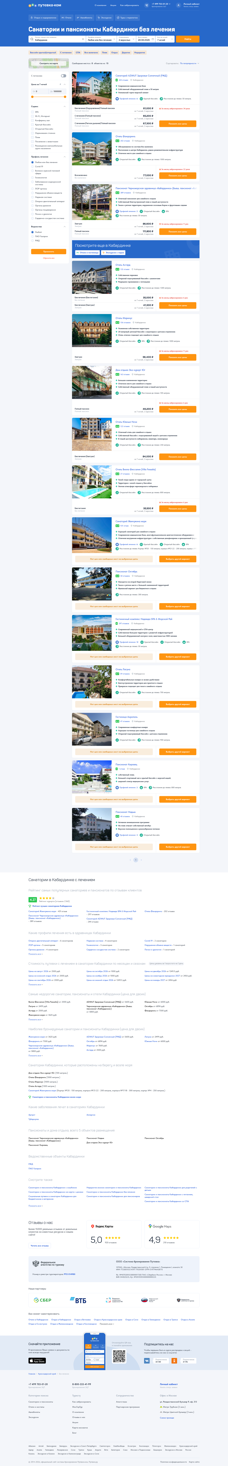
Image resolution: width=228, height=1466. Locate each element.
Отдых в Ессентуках (37, 1324)
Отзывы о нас (78, 1417)
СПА (78, 52)
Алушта (98, 1450)
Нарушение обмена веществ (158, 945)
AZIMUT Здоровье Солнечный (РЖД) (104, 1036)
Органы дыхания (36, 949)
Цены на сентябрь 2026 (39, 980)
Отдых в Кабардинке (61, 1319)
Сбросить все (48, 258)
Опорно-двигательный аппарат (43, 940)
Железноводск (170, 1446)
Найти (187, 39)
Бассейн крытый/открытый (43, 52)
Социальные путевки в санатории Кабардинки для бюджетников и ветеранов (52, 1197)
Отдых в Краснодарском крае (108, 1319)
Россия (188, 1450)
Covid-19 (149, 940)
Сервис (34, 106)
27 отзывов (125, 474)
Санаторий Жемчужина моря (131, 521)
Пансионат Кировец (126, 764)
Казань (31, 1454)
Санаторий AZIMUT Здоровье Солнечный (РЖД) (141, 75)
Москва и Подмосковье (140, 1450)
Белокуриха (51, 1446)
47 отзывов (125, 721)
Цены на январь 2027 (155, 980)
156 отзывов (125, 322)
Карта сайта (194, 1462)
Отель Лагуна (123, 669)
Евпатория (115, 1450)
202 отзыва (125, 141)
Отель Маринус (124, 318)
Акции (113, 5)
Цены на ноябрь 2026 (97, 975)
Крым (89, 1450)
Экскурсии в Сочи (91, 1454)
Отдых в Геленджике (150, 1319)
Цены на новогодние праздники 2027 (162, 975)
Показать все (34, 954)
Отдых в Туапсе (170, 1319)
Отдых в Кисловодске (86, 1324)
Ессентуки (132, 1446)
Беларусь (63, 1446)
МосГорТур (77, 1407)
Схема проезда (167, 1417)
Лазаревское (62, 1450)
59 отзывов (125, 674)
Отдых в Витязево (82, 1319)
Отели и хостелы (36, 1407)
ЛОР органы (34, 945)
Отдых (114, 52)
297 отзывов (124, 623)
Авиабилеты (34, 1412)
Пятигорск (156, 1446)
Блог (74, 1433)
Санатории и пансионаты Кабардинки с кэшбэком (52, 1187)
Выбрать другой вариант (178, 559)
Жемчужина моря (36, 1036)
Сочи (73, 1450)
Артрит (31, 1115)
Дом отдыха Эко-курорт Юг (130, 370)
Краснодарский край (188, 1446)
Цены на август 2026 (38, 971)
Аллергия (91, 1115)
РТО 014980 (69, 1274)
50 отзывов (125, 576)
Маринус (91, 1045)
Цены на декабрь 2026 (155, 971)
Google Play (55, 1359)
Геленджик (49, 1450)
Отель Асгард (123, 264)
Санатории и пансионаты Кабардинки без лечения (111, 1192)
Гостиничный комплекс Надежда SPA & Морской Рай (144, 619)
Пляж (104, 52)
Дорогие (126, 52)
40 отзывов (125, 816)
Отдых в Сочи (131, 1319)
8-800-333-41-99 (81, 1384)
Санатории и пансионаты (40, 1401)
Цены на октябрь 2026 (97, 971)
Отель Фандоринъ (125, 136)
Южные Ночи (151, 1041)
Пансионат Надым (126, 812)
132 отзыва (124, 269)
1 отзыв (122, 769)
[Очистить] (83, 39)
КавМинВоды (119, 1446)
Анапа (39, 1450)
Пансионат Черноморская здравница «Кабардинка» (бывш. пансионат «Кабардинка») (162, 188)
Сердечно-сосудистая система (101, 949)
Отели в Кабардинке (38, 1319)
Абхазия (31, 1446)
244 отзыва (123, 80)
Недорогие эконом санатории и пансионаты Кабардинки (114, 1187)
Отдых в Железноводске (61, 1324)
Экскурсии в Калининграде (69, 1454)
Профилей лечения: (129, 99)
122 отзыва (125, 426)
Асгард (90, 1050)
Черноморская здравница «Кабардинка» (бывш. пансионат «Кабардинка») (51, 1046)
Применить (48, 251)
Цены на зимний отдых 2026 (100, 980)
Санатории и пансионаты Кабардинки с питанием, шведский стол (169, 1195)
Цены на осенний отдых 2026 (42, 975)
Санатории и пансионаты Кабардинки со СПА (167, 1201)
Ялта (106, 1450)
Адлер (31, 1450)
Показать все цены (178, 123)
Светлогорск (105, 1446)
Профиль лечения (39, 156)
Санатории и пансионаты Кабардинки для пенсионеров (113, 1196)
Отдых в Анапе (188, 1319)
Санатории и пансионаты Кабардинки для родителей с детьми (171, 1188)
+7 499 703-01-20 (38, 1384)
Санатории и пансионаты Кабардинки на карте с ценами (55, 1192)
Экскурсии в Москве (173, 1450)
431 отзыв (124, 526)
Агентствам (121, 1401)
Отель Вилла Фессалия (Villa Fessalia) (136, 469)
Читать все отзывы (40, 1245)
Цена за (46, 84)
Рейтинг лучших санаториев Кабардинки (52, 906)
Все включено (91, 52)
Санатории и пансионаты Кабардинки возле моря (56, 1097)
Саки (125, 1450)
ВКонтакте (149, 1359)
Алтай (41, 1446)
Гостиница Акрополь (126, 717)
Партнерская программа (128, 1407)
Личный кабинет (169, 1384)
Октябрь (91, 1041)
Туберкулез (33, 1119)
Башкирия (157, 1450)
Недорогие (139, 52)
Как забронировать (129, 5)
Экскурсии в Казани (46, 1454)
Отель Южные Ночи (126, 421)
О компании (100, 5)
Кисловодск (144, 1446)
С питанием (66, 52)
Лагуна (148, 1036)
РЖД (30, 1164)
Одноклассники (179, 1359)
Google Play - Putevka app (118, 1352)
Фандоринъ (34, 1041)
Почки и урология (153, 949)
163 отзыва (125, 374)
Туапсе (81, 1450)
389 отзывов (125, 193)
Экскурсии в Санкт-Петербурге (83, 1446)
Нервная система (95, 940)
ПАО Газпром (34, 1168)
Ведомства (36, 226)
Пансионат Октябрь (126, 571)
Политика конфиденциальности (173, 1462)
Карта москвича (80, 1427)
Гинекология (92, 945)
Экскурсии (33, 1417)
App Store (32, 1359)
